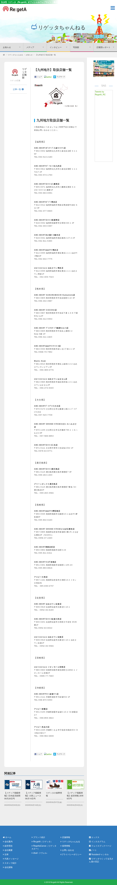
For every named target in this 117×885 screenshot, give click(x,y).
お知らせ (7, 47)
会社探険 (8, 867)
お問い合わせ (67, 850)
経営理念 (8, 845)
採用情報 (65, 845)
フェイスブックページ (101, 845)
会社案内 (8, 841)
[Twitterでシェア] (48, 76)
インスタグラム (98, 841)
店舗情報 (65, 837)
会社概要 (8, 850)
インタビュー (56, 47)
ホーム (8, 837)
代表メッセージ (11, 858)
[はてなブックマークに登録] (59, 76)
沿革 (6, 854)
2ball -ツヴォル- (40, 852)
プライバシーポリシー (71, 854)
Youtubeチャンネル (100, 854)
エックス (95, 837)
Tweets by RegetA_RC (100, 93)
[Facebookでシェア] (38, 76)
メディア (30, 47)
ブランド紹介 (39, 837)
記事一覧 (17, 89)
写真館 (76, 47)
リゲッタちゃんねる (15, 54)
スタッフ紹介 (10, 862)
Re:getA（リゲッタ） (43, 841)
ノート (94, 850)
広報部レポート (103, 47)
